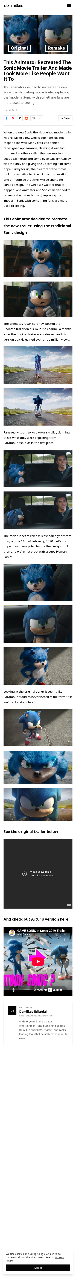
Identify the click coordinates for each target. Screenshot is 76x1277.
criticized (43, 143)
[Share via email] (33, 118)
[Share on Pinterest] (13, 118)
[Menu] (69, 5)
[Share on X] (20, 118)
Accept (38, 1267)
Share (67, 118)
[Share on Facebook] (6, 118)
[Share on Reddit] (26, 118)
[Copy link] (40, 118)
